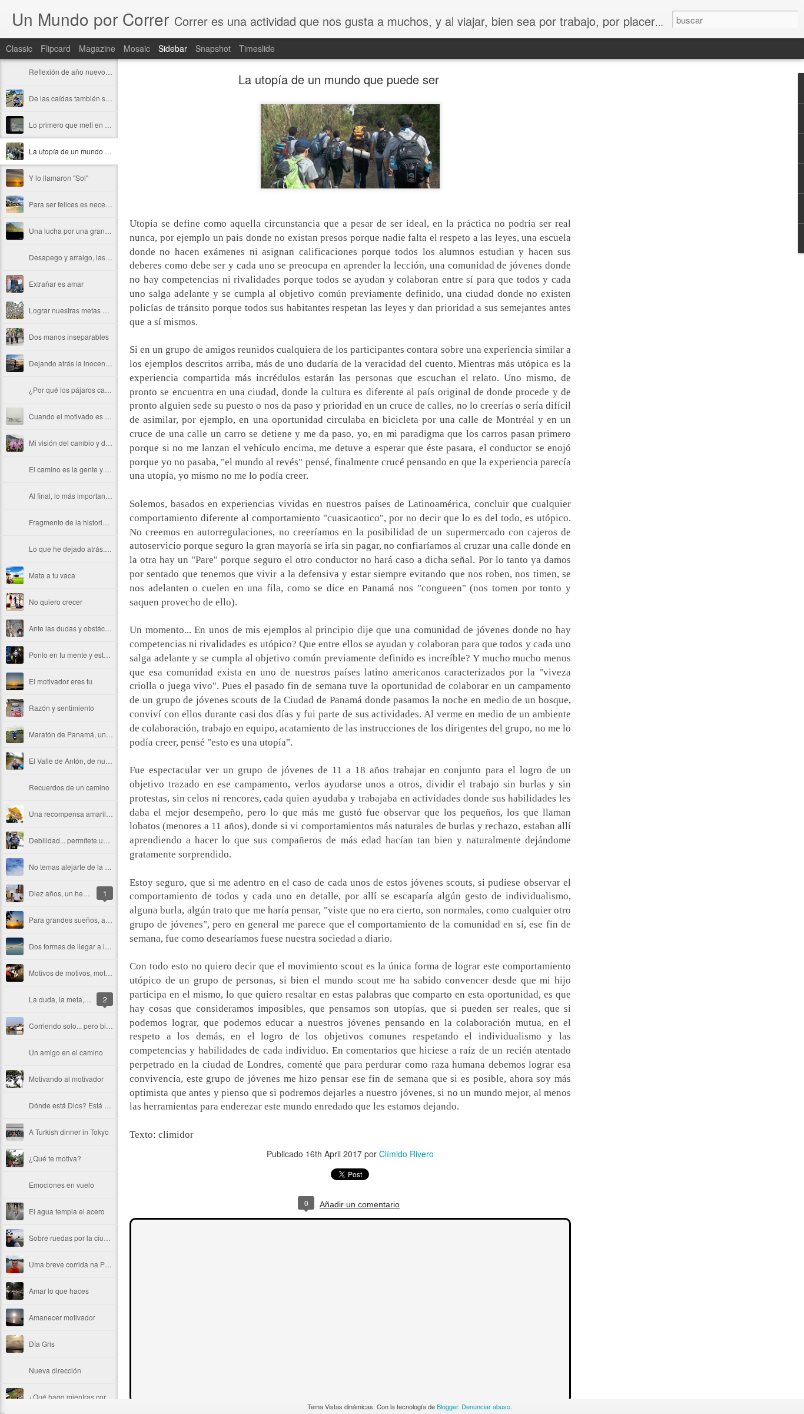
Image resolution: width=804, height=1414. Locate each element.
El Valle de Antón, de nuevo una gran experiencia (108, 761)
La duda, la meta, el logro (69, 999)
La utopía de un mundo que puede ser (90, 151)
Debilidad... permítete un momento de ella (95, 840)
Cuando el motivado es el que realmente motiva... (108, 416)
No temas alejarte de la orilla (75, 867)
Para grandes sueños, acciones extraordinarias (104, 920)
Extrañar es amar (56, 284)
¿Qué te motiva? (55, 1158)
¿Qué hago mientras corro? (73, 1397)
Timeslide (257, 48)
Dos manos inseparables (69, 337)
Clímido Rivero (406, 1154)
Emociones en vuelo (61, 1185)
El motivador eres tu (60, 681)
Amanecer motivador (62, 1317)
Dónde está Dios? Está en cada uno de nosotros (106, 1105)
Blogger (447, 1406)
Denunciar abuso (485, 1406)
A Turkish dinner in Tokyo (69, 1132)
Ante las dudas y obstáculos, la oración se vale (103, 628)
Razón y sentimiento (61, 708)
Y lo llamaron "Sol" (58, 178)
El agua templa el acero (67, 1211)
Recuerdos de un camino (69, 787)
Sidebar (172, 48)
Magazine (97, 48)
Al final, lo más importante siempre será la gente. (106, 496)
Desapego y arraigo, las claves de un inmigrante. (107, 257)
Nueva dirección (55, 1370)
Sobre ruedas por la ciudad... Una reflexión (97, 1238)
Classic (19, 48)
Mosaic (137, 48)
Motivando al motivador (66, 1079)
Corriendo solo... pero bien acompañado (93, 1026)
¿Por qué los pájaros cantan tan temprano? (98, 390)
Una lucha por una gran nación (78, 231)
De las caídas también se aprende (83, 98)
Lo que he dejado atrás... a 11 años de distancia (105, 549)
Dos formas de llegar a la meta (78, 946)
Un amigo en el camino (66, 1052)
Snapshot (213, 48)
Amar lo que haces (59, 1291)
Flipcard (56, 48)
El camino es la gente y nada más (83, 469)
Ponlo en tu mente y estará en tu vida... (90, 655)
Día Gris (42, 1344)
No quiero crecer (55, 602)
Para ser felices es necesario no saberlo (93, 204)
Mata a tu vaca (52, 575)
